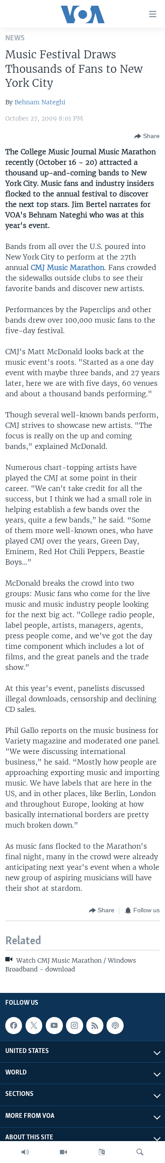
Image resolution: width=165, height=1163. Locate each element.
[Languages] (101, 1152)
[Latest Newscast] (25, 1152)
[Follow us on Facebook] (13, 1025)
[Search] (140, 1152)
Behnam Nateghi (40, 102)
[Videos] (63, 1152)
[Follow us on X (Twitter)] (34, 1025)
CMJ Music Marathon (67, 267)
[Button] (147, 136)
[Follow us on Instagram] (74, 1025)
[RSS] (94, 1025)
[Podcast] (114, 1025)
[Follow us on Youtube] (54, 1025)
